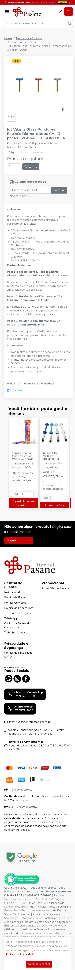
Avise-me (31, 166)
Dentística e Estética (29, 38)
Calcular (59, 190)
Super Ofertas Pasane (55, 588)
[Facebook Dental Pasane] (26, 678)
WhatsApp (11, 618)
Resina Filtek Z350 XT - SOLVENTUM (50, 456)
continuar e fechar (39, 964)
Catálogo (16, 390)
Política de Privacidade (20, 954)
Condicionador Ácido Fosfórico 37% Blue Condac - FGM (23, 456)
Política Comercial (15, 602)
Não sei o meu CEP (22, 196)
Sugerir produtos (18, 540)
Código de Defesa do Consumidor (17, 625)
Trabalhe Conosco (15, 632)
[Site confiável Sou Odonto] (21, 879)
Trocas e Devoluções (17, 613)
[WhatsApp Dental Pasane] (8, 678)
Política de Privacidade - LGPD (19, 654)
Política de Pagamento (18, 608)
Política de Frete (14, 597)
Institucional (12, 592)
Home (8, 38)
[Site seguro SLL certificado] (21, 857)
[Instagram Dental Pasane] (17, 678)
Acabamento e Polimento (24, 42)
